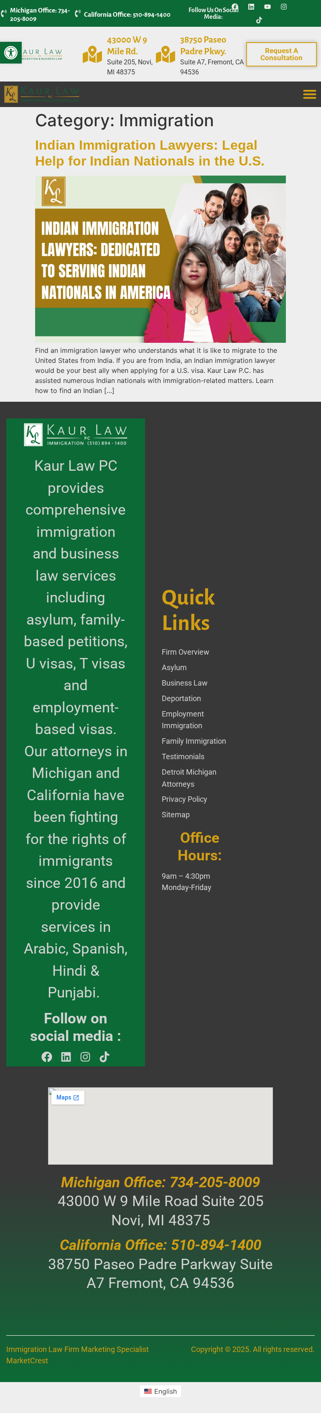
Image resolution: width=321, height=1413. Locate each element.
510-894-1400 (216, 1245)
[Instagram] (283, 6)
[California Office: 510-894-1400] (78, 13)
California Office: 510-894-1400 (127, 14)
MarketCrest (27, 1360)
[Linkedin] (251, 6)
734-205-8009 (215, 1182)
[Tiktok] (259, 20)
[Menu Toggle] (310, 94)
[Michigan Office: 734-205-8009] (4, 13)
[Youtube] (267, 6)
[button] (11, 53)
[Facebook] (235, 6)
